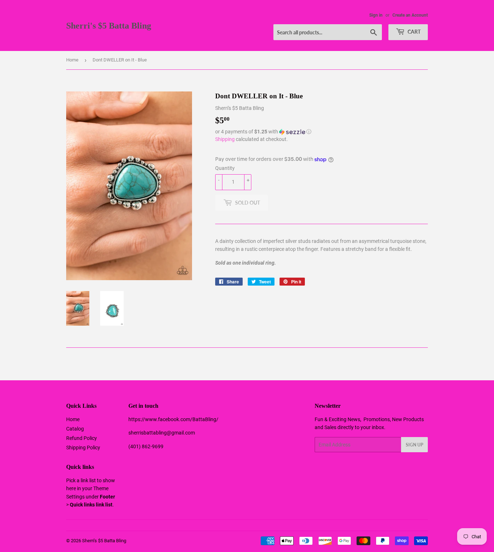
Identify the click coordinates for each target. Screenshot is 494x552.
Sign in (376, 15)
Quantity (225, 168)
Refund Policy (81, 438)
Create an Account (410, 15)
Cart (413, 32)
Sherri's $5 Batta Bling (108, 25)
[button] (321, 131)
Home (72, 60)
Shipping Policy (83, 447)
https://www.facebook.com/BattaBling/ (173, 419)
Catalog (75, 429)
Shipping (225, 139)
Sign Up (414, 445)
